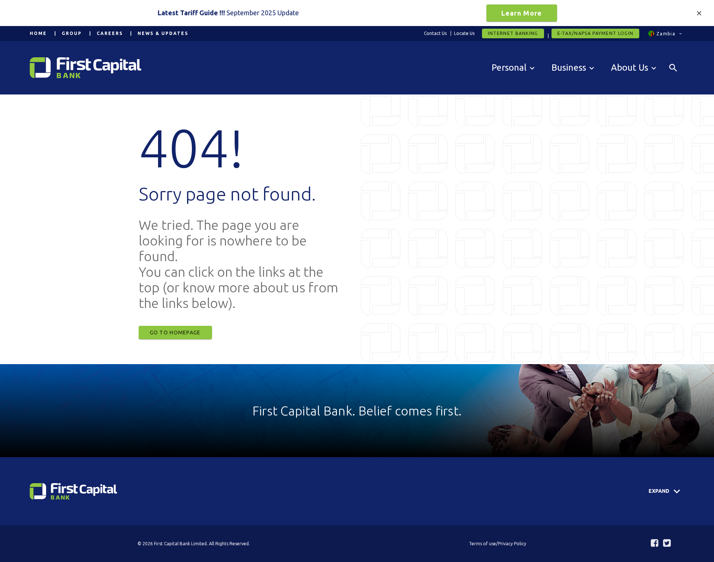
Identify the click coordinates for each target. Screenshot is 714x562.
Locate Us (464, 33)
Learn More (521, 13)
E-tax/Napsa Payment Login (595, 33)
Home (38, 33)
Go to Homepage (175, 332)
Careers (110, 33)
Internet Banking (513, 33)
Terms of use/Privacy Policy (497, 543)
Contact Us (435, 33)
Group (72, 33)
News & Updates (163, 33)
